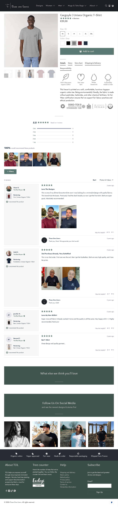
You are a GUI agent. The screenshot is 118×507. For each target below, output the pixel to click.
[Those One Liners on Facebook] (6, 491)
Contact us (63, 484)
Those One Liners (15, 502)
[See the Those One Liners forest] (38, 482)
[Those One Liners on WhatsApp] (15, 491)
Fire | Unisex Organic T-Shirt (21, 197)
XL (85, 34)
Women (49, 5)
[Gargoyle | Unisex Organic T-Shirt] (31, 40)
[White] (62, 43)
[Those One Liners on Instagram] (9, 491)
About (92, 5)
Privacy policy (65, 480)
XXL (91, 34)
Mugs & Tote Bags (76, 5)
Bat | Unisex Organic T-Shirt (21, 348)
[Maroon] (79, 43)
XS (62, 34)
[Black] (68, 43)
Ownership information (68, 487)
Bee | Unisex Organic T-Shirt (21, 323)
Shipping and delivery (67, 472)
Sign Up (99, 492)
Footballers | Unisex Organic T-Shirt (23, 262)
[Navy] (85, 43)
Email (90, 481)
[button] (69, 18)
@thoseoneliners (59, 397)
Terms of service (65, 482)
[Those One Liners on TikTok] (12, 491)
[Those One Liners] (17, 6)
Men (60, 5)
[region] (32, 159)
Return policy (64, 475)
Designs (39, 5)
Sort (94, 180)
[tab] (63, 63)
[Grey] (74, 43)
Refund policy (64, 477)
